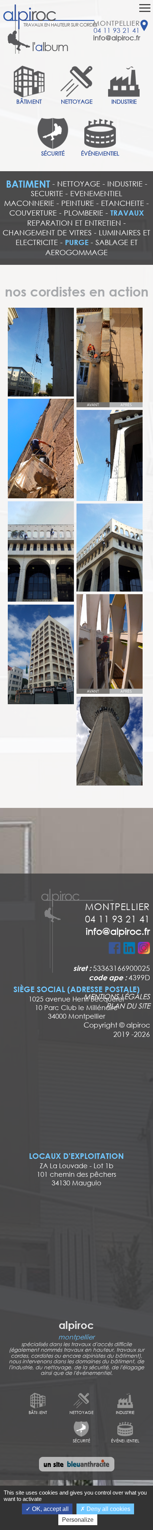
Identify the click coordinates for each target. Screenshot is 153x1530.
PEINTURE (77, 203)
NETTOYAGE (78, 183)
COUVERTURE (33, 213)
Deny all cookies (107, 1509)
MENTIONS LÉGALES (117, 996)
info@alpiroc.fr (116, 38)
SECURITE (47, 193)
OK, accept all (49, 1509)
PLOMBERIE (83, 213)
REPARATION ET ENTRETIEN (74, 223)
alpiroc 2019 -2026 (131, 1029)
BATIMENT (28, 183)
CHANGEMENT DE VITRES (47, 232)
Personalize (78, 1520)
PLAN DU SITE (128, 1005)
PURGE (76, 242)
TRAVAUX (127, 213)
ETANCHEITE (122, 203)
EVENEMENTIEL (96, 193)
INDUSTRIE (125, 183)
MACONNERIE (29, 203)
